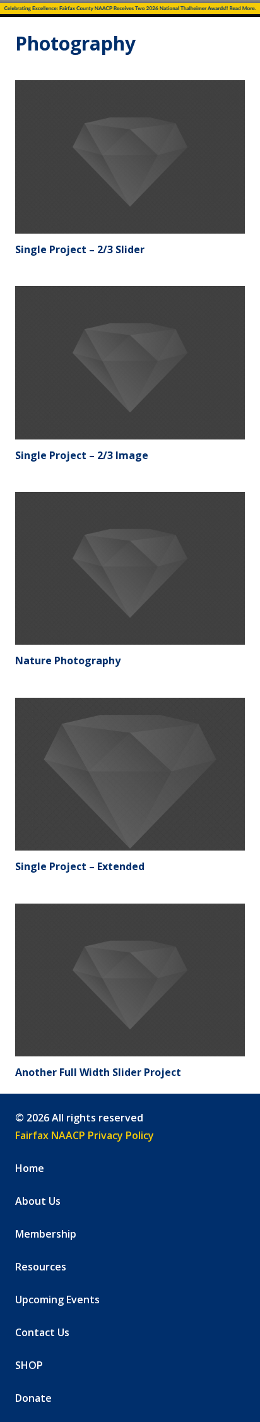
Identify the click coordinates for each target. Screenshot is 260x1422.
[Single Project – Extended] (130, 774)
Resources (40, 1267)
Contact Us (42, 1332)
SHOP (29, 1365)
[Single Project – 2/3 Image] (130, 362)
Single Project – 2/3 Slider (80, 249)
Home (29, 1168)
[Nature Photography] (130, 568)
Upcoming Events (57, 1299)
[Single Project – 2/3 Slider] (130, 157)
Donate (33, 1398)
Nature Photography (68, 660)
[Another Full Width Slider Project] (130, 980)
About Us (38, 1201)
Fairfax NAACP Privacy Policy (84, 1135)
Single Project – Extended (80, 866)
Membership (45, 1234)
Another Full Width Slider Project (98, 1072)
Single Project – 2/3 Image (81, 455)
